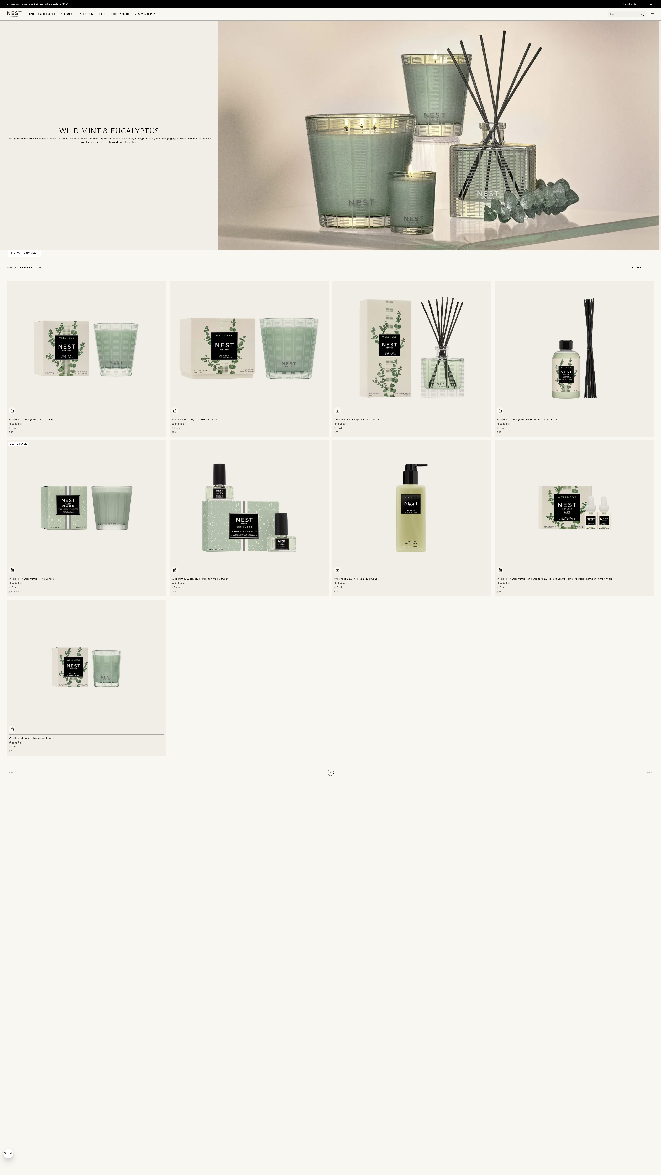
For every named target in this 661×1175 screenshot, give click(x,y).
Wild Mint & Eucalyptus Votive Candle (31, 738)
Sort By (11, 267)
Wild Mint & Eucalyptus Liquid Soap (355, 578)
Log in (651, 4)
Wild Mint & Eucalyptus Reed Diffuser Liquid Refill (527, 419)
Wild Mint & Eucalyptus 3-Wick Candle (195, 419)
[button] (642, 14)
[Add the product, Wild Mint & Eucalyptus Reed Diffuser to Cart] (337, 410)
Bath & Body (85, 14)
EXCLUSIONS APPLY (58, 4)
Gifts (102, 14)
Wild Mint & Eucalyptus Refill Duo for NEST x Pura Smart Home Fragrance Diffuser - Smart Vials (554, 578)
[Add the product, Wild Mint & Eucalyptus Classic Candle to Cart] (12, 410)
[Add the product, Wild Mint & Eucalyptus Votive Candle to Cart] (12, 729)
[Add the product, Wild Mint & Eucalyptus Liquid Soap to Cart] (337, 570)
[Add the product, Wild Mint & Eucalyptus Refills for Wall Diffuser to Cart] (174, 570)
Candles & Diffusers (42, 14)
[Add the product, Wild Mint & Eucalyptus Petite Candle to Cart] (12, 570)
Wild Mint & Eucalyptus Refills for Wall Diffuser (200, 578)
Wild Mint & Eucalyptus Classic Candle (32, 419)
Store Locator (630, 4)
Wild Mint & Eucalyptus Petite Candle (31, 578)
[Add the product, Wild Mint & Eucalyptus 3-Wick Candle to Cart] (174, 410)
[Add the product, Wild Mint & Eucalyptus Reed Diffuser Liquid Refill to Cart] (500, 410)
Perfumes (67, 14)
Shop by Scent (120, 14)
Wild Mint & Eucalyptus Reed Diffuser (356, 419)
